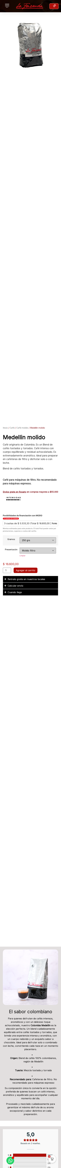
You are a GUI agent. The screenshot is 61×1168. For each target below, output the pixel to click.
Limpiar (22, 556)
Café (12, 428)
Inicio (5, 428)
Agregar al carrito (25, 570)
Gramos (11, 539)
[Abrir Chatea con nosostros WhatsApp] (10, 1160)
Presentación (11, 550)
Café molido (22, 428)
